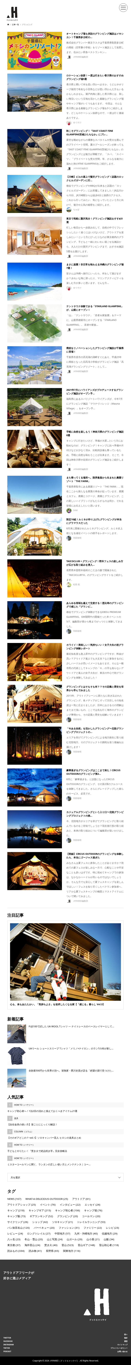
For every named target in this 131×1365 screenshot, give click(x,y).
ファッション (69, 1227)
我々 (126, 1334)
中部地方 (62, 1233)
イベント (48, 1204)
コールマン (91, 1216)
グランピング (67, 1216)
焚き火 (50, 1245)
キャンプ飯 (16, 1216)
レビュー (15, 1233)
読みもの (16, 1250)
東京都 (13, 1245)
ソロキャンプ (62, 1222)
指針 (126, 1338)
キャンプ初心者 (67, 1210)
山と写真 (55, 1239)
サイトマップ (122, 1344)
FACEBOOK (8, 1341)
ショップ (40, 1222)
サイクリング (17, 1222)
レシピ (112, 1227)
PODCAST (7, 1351)
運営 (126, 1341)
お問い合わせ (122, 1351)
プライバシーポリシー (119, 1348)
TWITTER (7, 1338)
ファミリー (93, 1227)
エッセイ (92, 1204)
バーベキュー (44, 1227)
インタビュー (70, 1204)
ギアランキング (41, 1216)
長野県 (52, 1250)
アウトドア (81, 1198)
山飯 (109, 1239)
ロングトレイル (38, 1233)
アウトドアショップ (21, 1204)
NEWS (14, 1198)
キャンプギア (40, 1210)
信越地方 (110, 1233)
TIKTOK (6, 1348)
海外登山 (32, 1245)
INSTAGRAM (8, 1344)
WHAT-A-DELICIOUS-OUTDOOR (46, 1198)
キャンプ (16, 1210)
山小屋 (93, 1239)
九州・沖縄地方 (86, 1233)
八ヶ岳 (13, 1239)
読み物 (35, 1250)
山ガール (74, 1239)
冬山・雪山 (34, 1239)
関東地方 (71, 1250)
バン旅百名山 (18, 1227)
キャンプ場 (93, 1210)
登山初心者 (109, 1245)
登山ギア (86, 1245)
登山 (68, 1245)
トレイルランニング (91, 1222)
